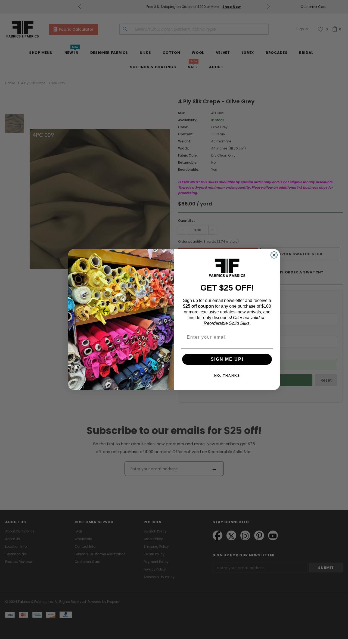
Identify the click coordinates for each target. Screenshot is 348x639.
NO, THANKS (227, 376)
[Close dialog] (274, 255)
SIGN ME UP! (227, 359)
